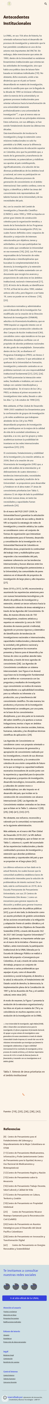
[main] (24, 19)
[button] (3, 3)
